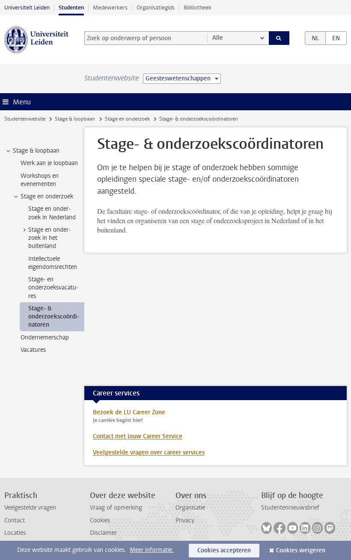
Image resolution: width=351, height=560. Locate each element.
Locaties (15, 533)
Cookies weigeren (300, 550)
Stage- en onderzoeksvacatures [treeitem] (53, 287)
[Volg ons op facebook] (280, 528)
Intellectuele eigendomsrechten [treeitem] (52, 263)
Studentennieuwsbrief (290, 508)
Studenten (71, 7)
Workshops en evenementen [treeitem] (40, 180)
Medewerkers (110, 7)
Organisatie (190, 508)
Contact (14, 520)
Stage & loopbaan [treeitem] (36, 151)
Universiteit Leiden (27, 7)
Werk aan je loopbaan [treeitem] (49, 163)
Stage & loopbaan (75, 118)
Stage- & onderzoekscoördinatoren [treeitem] (53, 316)
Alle (217, 38)
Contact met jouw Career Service (137, 436)
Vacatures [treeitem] (33, 350)
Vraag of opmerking (116, 508)
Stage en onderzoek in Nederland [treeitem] (52, 213)
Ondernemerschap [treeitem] (45, 337)
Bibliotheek (197, 7)
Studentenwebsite (24, 118)
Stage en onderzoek (127, 118)
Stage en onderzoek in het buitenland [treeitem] (49, 238)
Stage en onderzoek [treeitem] (47, 196)
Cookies (100, 520)
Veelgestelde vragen (30, 508)
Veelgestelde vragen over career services (149, 452)
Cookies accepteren (224, 550)
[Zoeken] (279, 38)
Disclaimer (103, 533)
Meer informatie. (152, 550)
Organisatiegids (156, 7)
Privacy (185, 520)
